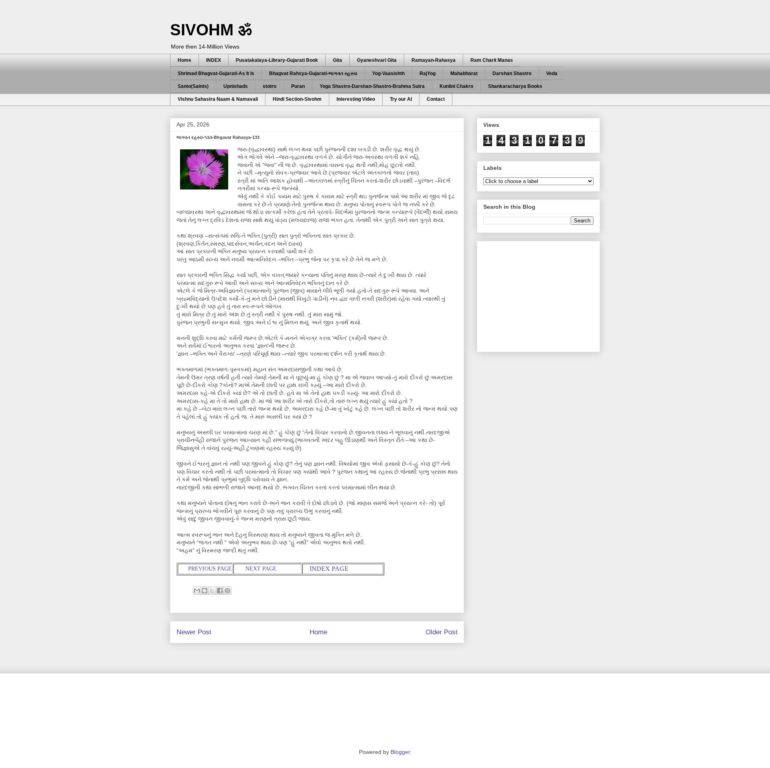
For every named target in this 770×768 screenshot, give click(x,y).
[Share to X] (212, 591)
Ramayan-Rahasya (433, 60)
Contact (436, 99)
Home (184, 60)
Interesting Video (355, 99)
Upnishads (235, 86)
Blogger (400, 752)
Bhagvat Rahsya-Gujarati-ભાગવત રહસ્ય (313, 73)
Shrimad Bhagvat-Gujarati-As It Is (216, 73)
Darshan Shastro (511, 73)
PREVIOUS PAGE (209, 569)
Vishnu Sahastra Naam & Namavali (218, 99)
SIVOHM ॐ (211, 30)
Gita (337, 60)
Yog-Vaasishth (388, 73)
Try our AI (401, 99)
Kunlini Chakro (456, 86)
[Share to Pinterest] (227, 591)
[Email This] (197, 591)
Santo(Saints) (193, 86)
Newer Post (193, 632)
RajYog (427, 73)
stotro (269, 86)
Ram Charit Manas (491, 60)
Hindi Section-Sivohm (297, 99)
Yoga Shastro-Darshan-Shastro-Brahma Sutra (372, 86)
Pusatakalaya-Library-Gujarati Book (277, 60)
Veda (551, 73)
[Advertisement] (543, 294)
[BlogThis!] (205, 591)
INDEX (213, 60)
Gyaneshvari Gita (377, 60)
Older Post (442, 632)
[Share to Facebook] (220, 591)
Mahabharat (464, 73)
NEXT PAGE (261, 569)
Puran (298, 86)
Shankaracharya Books (515, 86)
